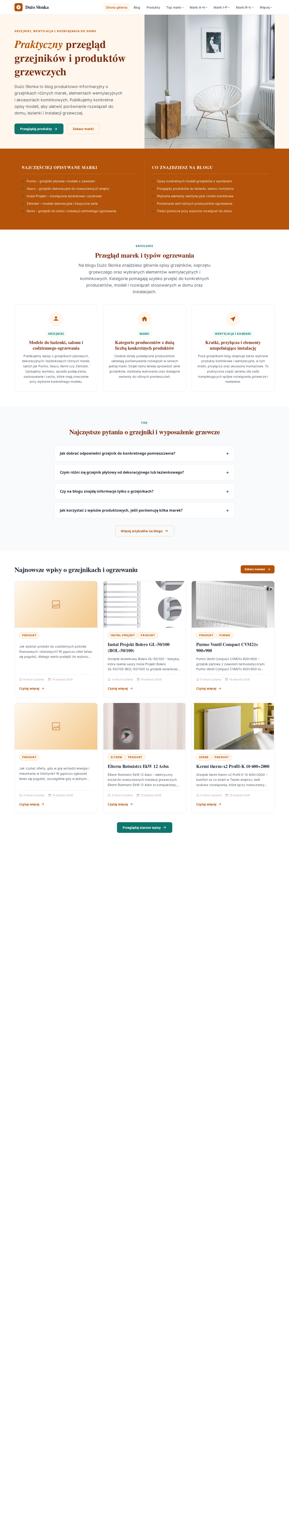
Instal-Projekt (123, 635)
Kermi (204, 757)
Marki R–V (243, 7)
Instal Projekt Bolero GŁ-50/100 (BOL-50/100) (139, 647)
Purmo (224, 635)
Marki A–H (197, 7)
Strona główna (116, 7)
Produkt (29, 635)
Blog (137, 7)
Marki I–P (220, 7)
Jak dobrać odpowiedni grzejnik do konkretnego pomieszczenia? (117, 453)
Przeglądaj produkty (36, 129)
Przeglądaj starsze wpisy (142, 827)
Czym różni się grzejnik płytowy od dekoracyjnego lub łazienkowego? (122, 472)
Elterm (116, 757)
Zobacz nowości (255, 569)
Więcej (265, 7)
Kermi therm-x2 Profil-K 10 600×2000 (232, 766)
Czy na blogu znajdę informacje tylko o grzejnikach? (107, 491)
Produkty (153, 7)
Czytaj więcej (29, 688)
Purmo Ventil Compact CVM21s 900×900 (227, 647)
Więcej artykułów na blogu (142, 531)
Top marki (173, 7)
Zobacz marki (83, 129)
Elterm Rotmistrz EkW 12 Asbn (138, 766)
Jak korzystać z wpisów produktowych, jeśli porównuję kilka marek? (121, 510)
